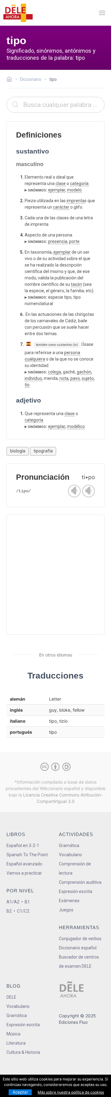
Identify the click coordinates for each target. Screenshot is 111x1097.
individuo (33, 378)
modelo (74, 189)
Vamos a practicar (24, 873)
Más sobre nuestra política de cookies (71, 1092)
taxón (76, 284)
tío (27, 384)
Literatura (16, 1043)
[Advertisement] (55, 575)
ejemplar (56, 189)
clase (61, 183)
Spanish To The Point (27, 854)
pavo (75, 378)
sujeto (88, 378)
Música (13, 1033)
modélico (76, 426)
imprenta (75, 200)
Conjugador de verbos (80, 938)
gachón (84, 371)
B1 (27, 901)
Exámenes (69, 900)
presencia (57, 241)
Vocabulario (70, 854)
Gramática (69, 845)
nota (64, 378)
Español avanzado (24, 863)
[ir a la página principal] (18, 13)
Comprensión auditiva (80, 882)
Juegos (66, 909)
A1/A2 (12, 901)
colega (54, 371)
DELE (11, 997)
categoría (79, 183)
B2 (9, 911)
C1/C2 (23, 911)
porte (74, 241)
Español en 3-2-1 (22, 845)
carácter (61, 207)
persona (72, 352)
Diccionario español (78, 947)
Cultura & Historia (23, 1052)
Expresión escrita (75, 891)
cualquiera (35, 359)
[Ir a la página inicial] (10, 80)
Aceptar (20, 1092)
